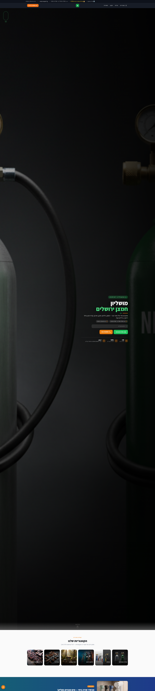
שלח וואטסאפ (120, 332)
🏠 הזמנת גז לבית (32, 5)
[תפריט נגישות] (3, 687)
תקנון (111, 5)
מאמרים (106, 5)
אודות (116, 5)
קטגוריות (122, 5)
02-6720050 (104, 332)
